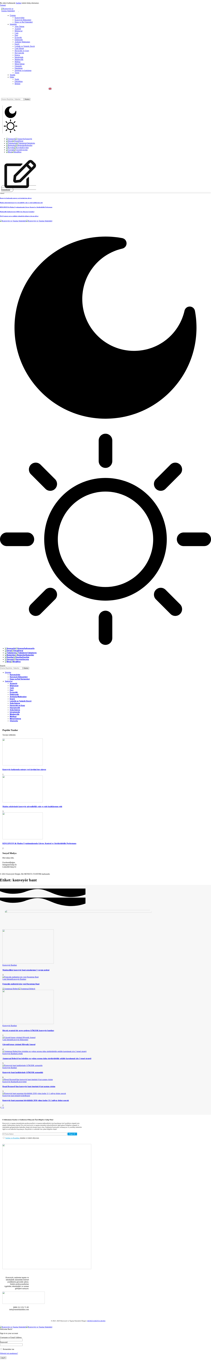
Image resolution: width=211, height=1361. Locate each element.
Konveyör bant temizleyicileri (13, 1096)
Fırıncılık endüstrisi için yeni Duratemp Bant (20, 984)
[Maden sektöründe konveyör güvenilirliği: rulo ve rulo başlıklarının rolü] (22, 802)
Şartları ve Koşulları (12, 1138)
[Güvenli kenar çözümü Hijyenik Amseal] (18, 1037)
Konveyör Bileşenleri (20, 1040)
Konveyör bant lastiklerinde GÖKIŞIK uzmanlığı (22, 1072)
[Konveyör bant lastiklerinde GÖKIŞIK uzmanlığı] (22, 1065)
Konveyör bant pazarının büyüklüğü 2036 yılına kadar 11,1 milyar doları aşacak (35, 1100)
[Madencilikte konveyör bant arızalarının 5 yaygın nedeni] (28, 963)
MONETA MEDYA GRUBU (96, 1321)
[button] (3, 5)
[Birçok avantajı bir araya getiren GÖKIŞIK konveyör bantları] (28, 1023)
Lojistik (20, 1054)
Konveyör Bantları (9, 965)
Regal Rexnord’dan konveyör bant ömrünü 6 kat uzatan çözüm (28, 1086)
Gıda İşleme (7, 979)
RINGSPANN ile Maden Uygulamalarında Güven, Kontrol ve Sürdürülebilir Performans (26, 207)
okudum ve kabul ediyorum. (22, 1138)
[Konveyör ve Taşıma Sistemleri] (26, 221)
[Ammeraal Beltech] (78, 989)
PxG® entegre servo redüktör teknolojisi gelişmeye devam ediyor (19, 216)
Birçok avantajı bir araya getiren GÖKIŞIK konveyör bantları (28, 1030)
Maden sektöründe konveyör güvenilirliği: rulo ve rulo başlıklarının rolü (21, 202)
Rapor (27, 1096)
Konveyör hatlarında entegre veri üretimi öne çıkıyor (16, 198)
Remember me (8, 1349)
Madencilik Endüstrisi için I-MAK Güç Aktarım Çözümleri (17, 211)
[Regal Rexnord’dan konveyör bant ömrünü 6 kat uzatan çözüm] (27, 1079)
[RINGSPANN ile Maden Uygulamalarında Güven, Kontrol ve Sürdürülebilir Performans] (22, 839)
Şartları (18, 3)
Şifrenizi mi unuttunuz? (9, 1353)
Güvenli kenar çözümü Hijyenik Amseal (18, 1044)
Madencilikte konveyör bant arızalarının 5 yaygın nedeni (25, 970)
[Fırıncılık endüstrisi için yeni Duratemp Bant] (20, 977)
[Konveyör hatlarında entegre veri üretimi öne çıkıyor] (22, 765)
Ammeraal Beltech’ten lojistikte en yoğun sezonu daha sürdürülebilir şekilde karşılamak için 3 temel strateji (46, 1058)
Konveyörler (22, 1082)
